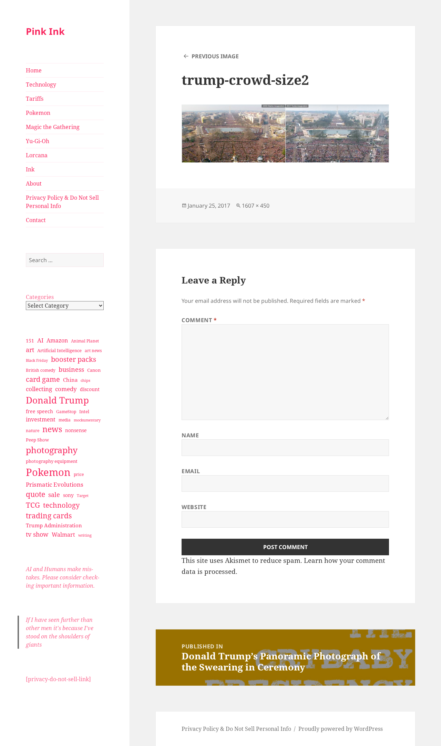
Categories (40, 297)
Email (191, 471)
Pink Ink (45, 31)
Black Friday (37, 360)
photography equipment (52, 461)
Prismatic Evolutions (54, 484)
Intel (84, 411)
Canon (94, 370)
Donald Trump (57, 400)
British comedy (40, 370)
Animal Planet (85, 341)
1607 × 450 (255, 205)
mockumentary (87, 420)
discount (90, 389)
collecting (39, 389)
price (79, 474)
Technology (41, 84)
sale (54, 494)
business (71, 369)
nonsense (76, 430)
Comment (199, 320)
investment (40, 419)
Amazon (57, 340)
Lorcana (37, 155)
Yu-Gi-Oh (37, 141)
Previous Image (215, 56)
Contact (36, 220)
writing (85, 535)
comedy (66, 389)
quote (35, 494)
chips (85, 380)
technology (61, 505)
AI (40, 340)
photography (52, 450)
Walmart (63, 534)
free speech (39, 411)
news (52, 429)
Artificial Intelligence (59, 350)
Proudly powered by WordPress (340, 729)
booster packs (73, 359)
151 (30, 340)
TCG (33, 505)
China (70, 380)
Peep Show (37, 440)
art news (93, 351)
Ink (30, 169)
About (34, 183)
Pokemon (38, 113)
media (65, 420)
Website (194, 507)
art (30, 349)
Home (34, 70)
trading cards (49, 515)
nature (32, 431)
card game (43, 379)
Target (83, 495)
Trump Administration (54, 525)
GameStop (66, 412)
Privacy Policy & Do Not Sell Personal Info (62, 202)
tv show (37, 534)
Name (190, 435)
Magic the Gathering (53, 127)
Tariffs (34, 98)
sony (68, 495)
